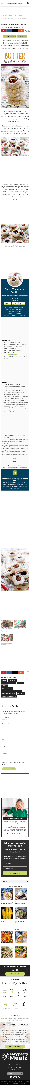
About (10, 1064)
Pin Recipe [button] (23, 36)
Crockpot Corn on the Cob (7, 920)
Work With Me (19, 833)
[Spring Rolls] (21, 952)
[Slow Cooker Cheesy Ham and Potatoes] (7, 894)
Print (8, 304)
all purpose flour (12, 354)
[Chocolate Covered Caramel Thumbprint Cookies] (7, 623)
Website (4, 753)
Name (4, 739)
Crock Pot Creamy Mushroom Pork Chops (20, 921)
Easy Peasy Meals (15, 3)
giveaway (20, 693)
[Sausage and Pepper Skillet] (7, 937)
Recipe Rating (6, 717)
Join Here (17, 488)
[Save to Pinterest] (3, 30)
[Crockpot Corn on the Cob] (7, 913)
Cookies (20, 683)
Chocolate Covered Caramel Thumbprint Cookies (6, 628)
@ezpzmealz (12, 467)
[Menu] (2, 3)
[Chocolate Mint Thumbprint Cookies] (7, 637)
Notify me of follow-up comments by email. (13, 763)
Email (4, 746)
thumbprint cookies (9, 696)
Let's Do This (15, 1046)
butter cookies (7, 688)
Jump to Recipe (10, 36)
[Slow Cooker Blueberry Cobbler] (21, 894)
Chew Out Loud (23, 295)
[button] (12, 298)
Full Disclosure (23, 18)
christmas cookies (8, 693)
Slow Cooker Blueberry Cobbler (20, 902)
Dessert (4, 685)
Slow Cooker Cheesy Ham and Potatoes (7, 902)
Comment (5, 724)
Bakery (6, 15)
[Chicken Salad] (7, 952)
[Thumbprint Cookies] (20, 623)
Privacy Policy (15, 1069)
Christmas (12, 680)
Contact (19, 1064)
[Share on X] (15, 30)
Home (2, 15)
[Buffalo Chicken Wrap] (21, 937)
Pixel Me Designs (21, 1083)
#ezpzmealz (23, 467)
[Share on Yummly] (21, 30)
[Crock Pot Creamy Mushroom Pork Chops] (21, 913)
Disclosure (20, 1067)
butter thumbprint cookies (11, 691)
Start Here (9, 1067)
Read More (9, 833)
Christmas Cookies (8, 683)
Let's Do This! (15, 974)
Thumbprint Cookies (20, 627)
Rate (22, 304)
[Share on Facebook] (9, 30)
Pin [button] (15, 304)
